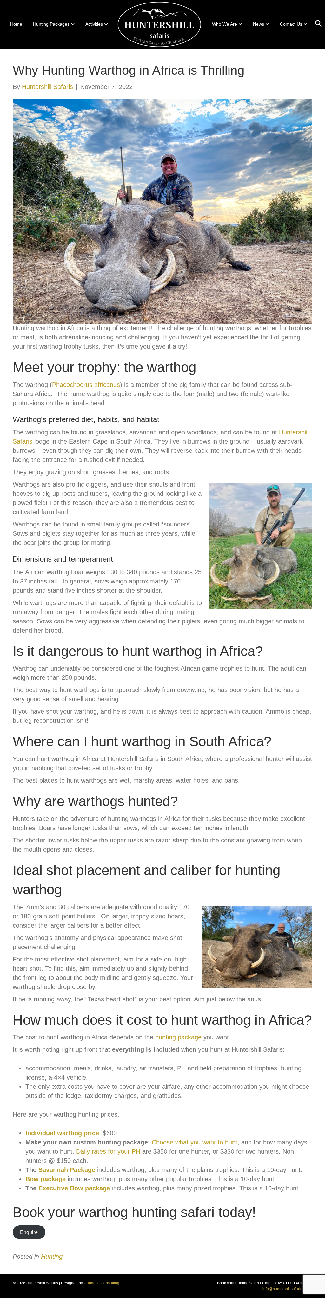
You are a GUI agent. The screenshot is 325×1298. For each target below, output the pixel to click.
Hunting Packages (51, 24)
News (258, 24)
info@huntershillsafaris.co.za (287, 1289)
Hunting (52, 1256)
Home (16, 24)
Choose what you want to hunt (194, 1142)
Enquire (29, 1232)
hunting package (178, 1037)
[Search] (316, 23)
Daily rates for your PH (108, 1151)
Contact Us (291, 24)
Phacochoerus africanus (86, 384)
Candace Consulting (101, 1283)
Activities (94, 24)
